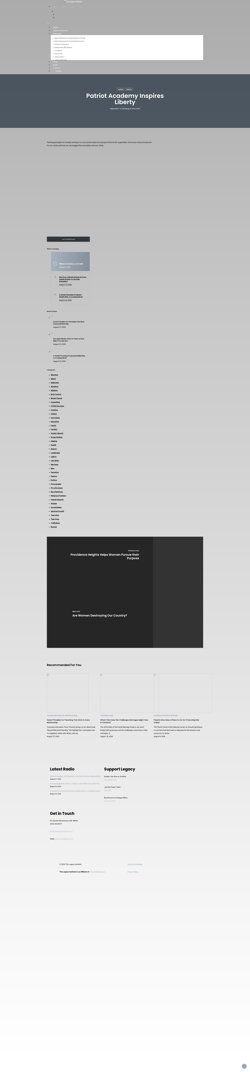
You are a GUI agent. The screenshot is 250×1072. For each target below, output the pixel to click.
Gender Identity (57, 433)
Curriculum (55, 418)
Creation (54, 410)
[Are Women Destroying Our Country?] (100, 622)
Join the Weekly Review (68, 239)
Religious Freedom (58, 496)
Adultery (54, 390)
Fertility (54, 429)
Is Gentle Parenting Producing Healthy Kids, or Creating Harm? (75, 791)
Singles (54, 503)
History (129, 89)
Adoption (54, 387)
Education (55, 422)
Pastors (54, 476)
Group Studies (56, 437)
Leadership (55, 453)
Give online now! (110, 780)
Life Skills (55, 461)
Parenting (55, 472)
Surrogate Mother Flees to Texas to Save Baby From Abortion (75, 783)
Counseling (55, 402)
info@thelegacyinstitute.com (61, 831)
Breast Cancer (56, 398)
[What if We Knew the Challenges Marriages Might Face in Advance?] (124, 706)
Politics (54, 480)
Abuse (53, 379)
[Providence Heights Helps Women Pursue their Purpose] (100, 567)
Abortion (54, 375)
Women (54, 527)
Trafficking (55, 523)
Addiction (55, 383)
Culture (54, 414)
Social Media (56, 507)
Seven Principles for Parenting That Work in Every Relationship (75, 776)
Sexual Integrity (57, 500)
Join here (107, 790)
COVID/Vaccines (57, 406)
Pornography (56, 484)
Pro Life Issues (57, 488)
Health (53, 445)
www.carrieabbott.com (64, 839)
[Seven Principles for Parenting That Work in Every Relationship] (71, 706)
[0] (49, 22)
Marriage (54, 464)
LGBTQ (53, 457)
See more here (110, 801)
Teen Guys (55, 519)
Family (120, 89)
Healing (54, 441)
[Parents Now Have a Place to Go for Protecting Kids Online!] (178, 706)
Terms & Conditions (135, 864)
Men (52, 468)
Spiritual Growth (57, 511)
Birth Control (56, 394)
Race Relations (57, 492)
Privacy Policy (132, 872)
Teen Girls (55, 515)
